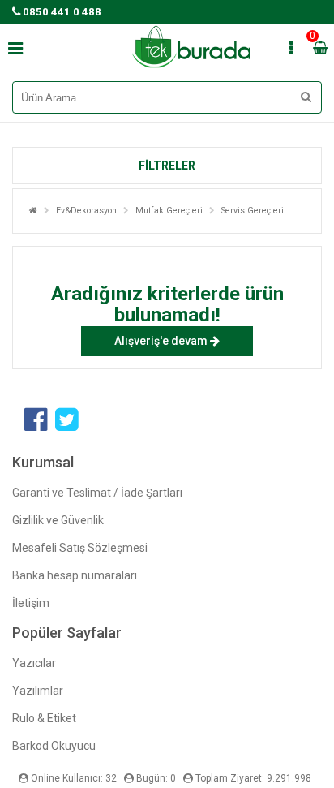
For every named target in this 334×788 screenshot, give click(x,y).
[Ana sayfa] (33, 210)
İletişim (30, 602)
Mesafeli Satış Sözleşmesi (80, 547)
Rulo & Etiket (44, 718)
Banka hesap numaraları (74, 575)
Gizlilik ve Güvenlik (58, 520)
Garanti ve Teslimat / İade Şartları (97, 492)
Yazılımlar (37, 690)
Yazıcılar (34, 663)
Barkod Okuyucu (54, 745)
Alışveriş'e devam (162, 340)
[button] (167, 165)
